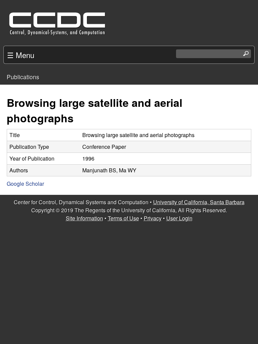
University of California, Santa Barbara (199, 202)
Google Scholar (25, 183)
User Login (179, 218)
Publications (23, 77)
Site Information (84, 218)
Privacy (153, 218)
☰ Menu (20, 54)
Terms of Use (123, 218)
